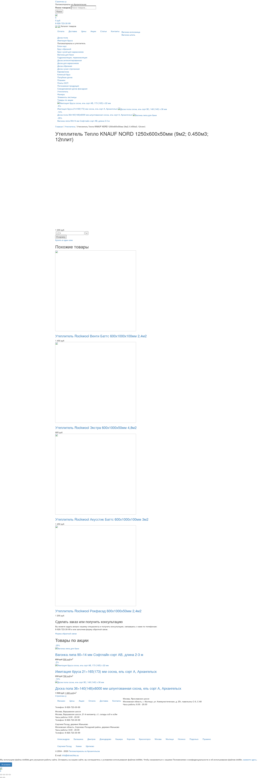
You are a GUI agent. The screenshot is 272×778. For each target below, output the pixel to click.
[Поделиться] (4, 774)
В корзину (60, 236)
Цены (83, 31)
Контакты (115, 31)
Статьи (103, 31)
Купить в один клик (64, 240)
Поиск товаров (62, 7)
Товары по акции (65, 100)
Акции (93, 31)
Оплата (60, 31)
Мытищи (170, 739)
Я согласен (6, 764)
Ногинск (181, 739)
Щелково (90, 746)
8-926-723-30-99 (63, 23)
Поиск (59, 11)
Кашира (119, 739)
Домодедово (105, 739)
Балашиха (78, 739)
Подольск (194, 739)
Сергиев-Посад (64, 746)
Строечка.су (60, 1)
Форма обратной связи (66, 633)
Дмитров (91, 739)
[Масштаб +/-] (9, 774)
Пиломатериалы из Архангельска (84, 751)
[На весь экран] (7, 774)
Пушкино (207, 739)
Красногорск (144, 739)
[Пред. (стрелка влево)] (1, 777)
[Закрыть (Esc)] (1, 774)
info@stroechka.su (70, 755)
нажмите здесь (250, 759)
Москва (158, 739)
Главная (59, 126)
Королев (131, 739)
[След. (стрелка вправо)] (4, 777)
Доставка (73, 31)
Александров (63, 739)
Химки (79, 746)
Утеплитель (70, 126)
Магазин (61, 700)
